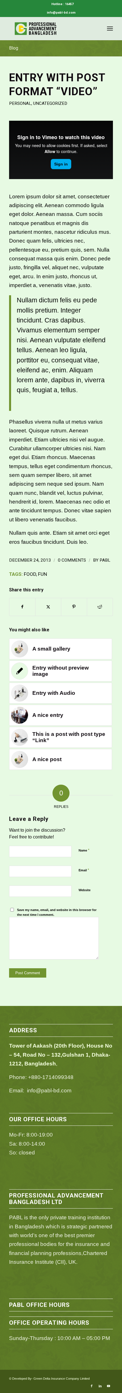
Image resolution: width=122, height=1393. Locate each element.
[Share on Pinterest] (74, 606)
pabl (105, 560)
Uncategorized (50, 103)
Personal (20, 103)
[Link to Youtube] (108, 1386)
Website (85, 890)
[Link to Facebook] (91, 1386)
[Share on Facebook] (22, 606)
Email (84, 870)
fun (42, 574)
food (30, 574)
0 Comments (72, 560)
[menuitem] (62, 4)
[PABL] (50, 28)
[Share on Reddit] (100, 606)
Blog (13, 48)
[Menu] (110, 28)
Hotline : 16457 (62, 4)
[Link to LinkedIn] (100, 1386)
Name (84, 850)
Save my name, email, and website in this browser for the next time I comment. (56, 912)
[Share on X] (48, 606)
